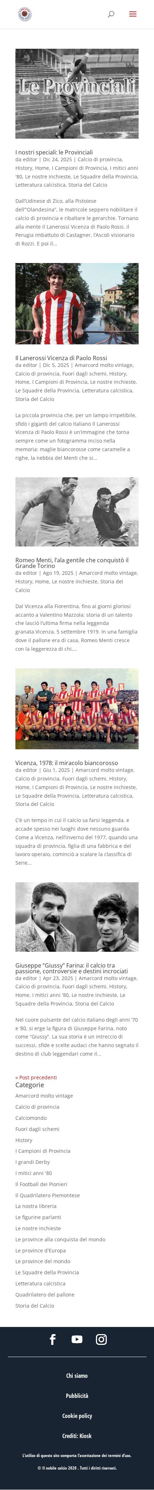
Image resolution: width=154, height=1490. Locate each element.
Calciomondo (31, 1117)
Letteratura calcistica (40, 184)
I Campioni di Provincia (79, 167)
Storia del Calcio (87, 184)
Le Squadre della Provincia (105, 176)
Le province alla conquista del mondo (60, 1239)
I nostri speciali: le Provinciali (54, 152)
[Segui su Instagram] (101, 1339)
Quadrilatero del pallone (44, 1294)
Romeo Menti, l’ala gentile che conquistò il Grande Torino (72, 563)
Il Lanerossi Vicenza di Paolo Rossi (61, 358)
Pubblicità (77, 1396)
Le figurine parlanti (38, 1217)
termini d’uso (119, 1455)
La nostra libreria (36, 1206)
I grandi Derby (32, 1162)
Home (42, 167)
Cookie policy (77, 1416)
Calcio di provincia (100, 159)
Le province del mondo (42, 1261)
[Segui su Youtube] (77, 1339)
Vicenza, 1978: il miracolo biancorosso (66, 763)
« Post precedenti (36, 1077)
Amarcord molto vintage (104, 365)
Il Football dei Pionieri (41, 1184)
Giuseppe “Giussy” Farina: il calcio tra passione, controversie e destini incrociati (71, 968)
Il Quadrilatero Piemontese (47, 1195)
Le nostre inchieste (48, 176)
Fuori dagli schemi (84, 373)
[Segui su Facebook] (52, 1339)
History (23, 167)
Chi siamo (77, 1376)
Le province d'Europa (40, 1250)
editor (30, 159)
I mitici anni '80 (50, 995)
